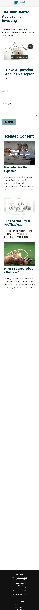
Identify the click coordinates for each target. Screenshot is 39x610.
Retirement (19, 605)
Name (5, 78)
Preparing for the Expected (16, 169)
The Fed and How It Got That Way (17, 222)
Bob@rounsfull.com (19, 594)
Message (6, 103)
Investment (19, 607)
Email (5, 91)
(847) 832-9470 (22, 578)
